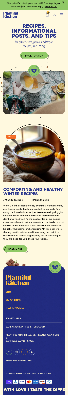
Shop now (51, 6)
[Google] (32, 352)
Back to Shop (34, 55)
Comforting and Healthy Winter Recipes (33, 191)
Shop (9, 291)
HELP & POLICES (15, 307)
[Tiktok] (24, 352)
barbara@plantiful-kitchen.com (25, 327)
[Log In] (54, 15)
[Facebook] (9, 352)
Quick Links (13, 299)
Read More (15, 249)
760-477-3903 (13, 318)
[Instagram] (17, 352)
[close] (63, 2)
